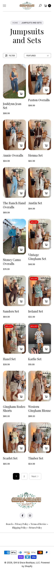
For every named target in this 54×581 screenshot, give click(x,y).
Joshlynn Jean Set (12, 106)
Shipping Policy (19, 527)
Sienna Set (35, 155)
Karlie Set (34, 359)
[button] (40, 5)
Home (15, 23)
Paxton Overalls (39, 100)
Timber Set (35, 458)
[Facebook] (23, 516)
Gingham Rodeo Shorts (14, 409)
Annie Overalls (13, 155)
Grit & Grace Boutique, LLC (27, 562)
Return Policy (35, 527)
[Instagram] (30, 516)
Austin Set (35, 203)
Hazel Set (9, 359)
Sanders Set (11, 311)
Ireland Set (35, 311)
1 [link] (16, 476)
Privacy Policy (21, 524)
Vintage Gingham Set (37, 257)
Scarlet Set (10, 458)
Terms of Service (38, 524)
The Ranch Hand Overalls (14, 205)
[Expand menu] (4, 5)
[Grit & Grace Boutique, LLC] (27, 5)
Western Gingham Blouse (39, 409)
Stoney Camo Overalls (12, 262)
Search (9, 524)
